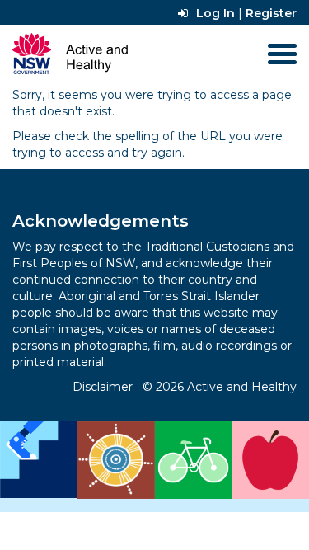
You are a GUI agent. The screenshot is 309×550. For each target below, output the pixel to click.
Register (271, 13)
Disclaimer (103, 386)
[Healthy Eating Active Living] (154, 460)
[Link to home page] (70, 54)
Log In (215, 13)
